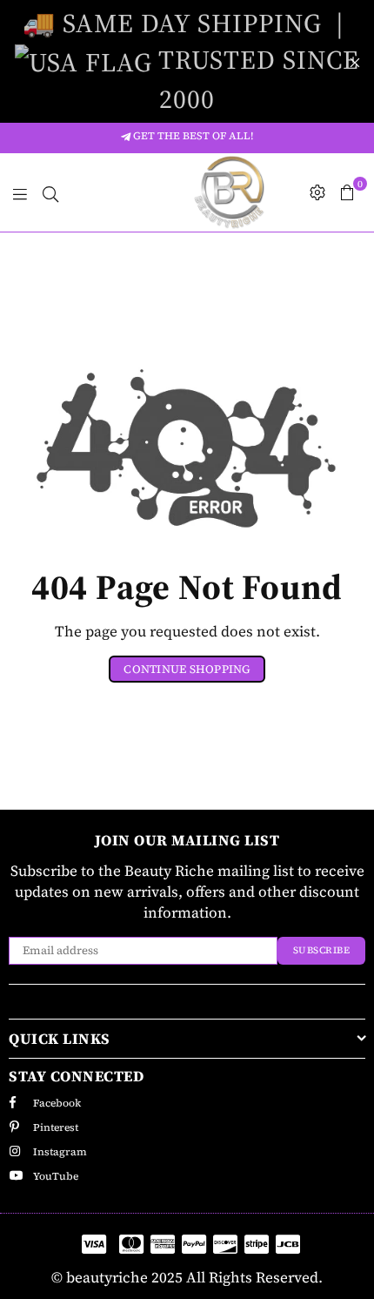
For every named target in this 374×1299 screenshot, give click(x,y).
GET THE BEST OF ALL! (191, 136)
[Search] (50, 192)
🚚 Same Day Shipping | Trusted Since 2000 (191, 61)
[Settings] (317, 192)
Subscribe (322, 950)
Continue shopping (187, 669)
